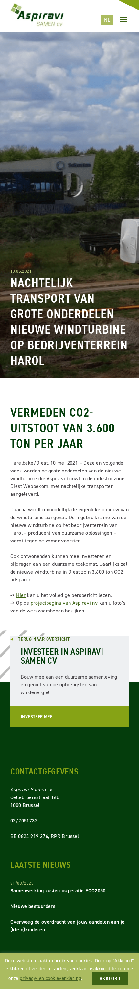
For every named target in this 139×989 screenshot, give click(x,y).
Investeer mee (36, 716)
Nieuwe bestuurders (32, 906)
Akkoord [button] (110, 978)
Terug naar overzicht (44, 639)
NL (107, 20)
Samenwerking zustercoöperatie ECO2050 (58, 890)
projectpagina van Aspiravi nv (65, 602)
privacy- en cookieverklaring (50, 978)
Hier (21, 595)
